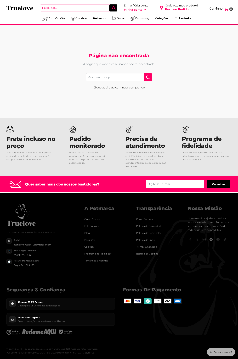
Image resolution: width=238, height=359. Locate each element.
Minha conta (133, 9)
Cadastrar (218, 184)
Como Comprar (145, 219)
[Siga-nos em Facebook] (190, 239)
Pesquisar (89, 240)
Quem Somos (92, 219)
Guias (121, 18)
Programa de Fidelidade (98, 253)
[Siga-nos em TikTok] (225, 239)
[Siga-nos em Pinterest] (211, 239)
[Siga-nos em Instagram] (204, 239)
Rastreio (184, 18)
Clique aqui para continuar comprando (119, 87)
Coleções (162, 18)
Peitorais (99, 18)
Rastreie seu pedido (147, 253)
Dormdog (142, 18)
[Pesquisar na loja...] (148, 77)
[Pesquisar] (113, 7)
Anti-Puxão (56, 18)
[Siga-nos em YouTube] (218, 239)
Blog (87, 233)
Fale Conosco (92, 226)
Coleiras (81, 18)
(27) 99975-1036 (22, 255)
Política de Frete (145, 240)
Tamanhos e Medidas (96, 260)
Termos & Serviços (146, 246)
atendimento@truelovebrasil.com (32, 244)
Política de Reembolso (149, 233)
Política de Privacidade (149, 226)
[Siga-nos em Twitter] (197, 239)
